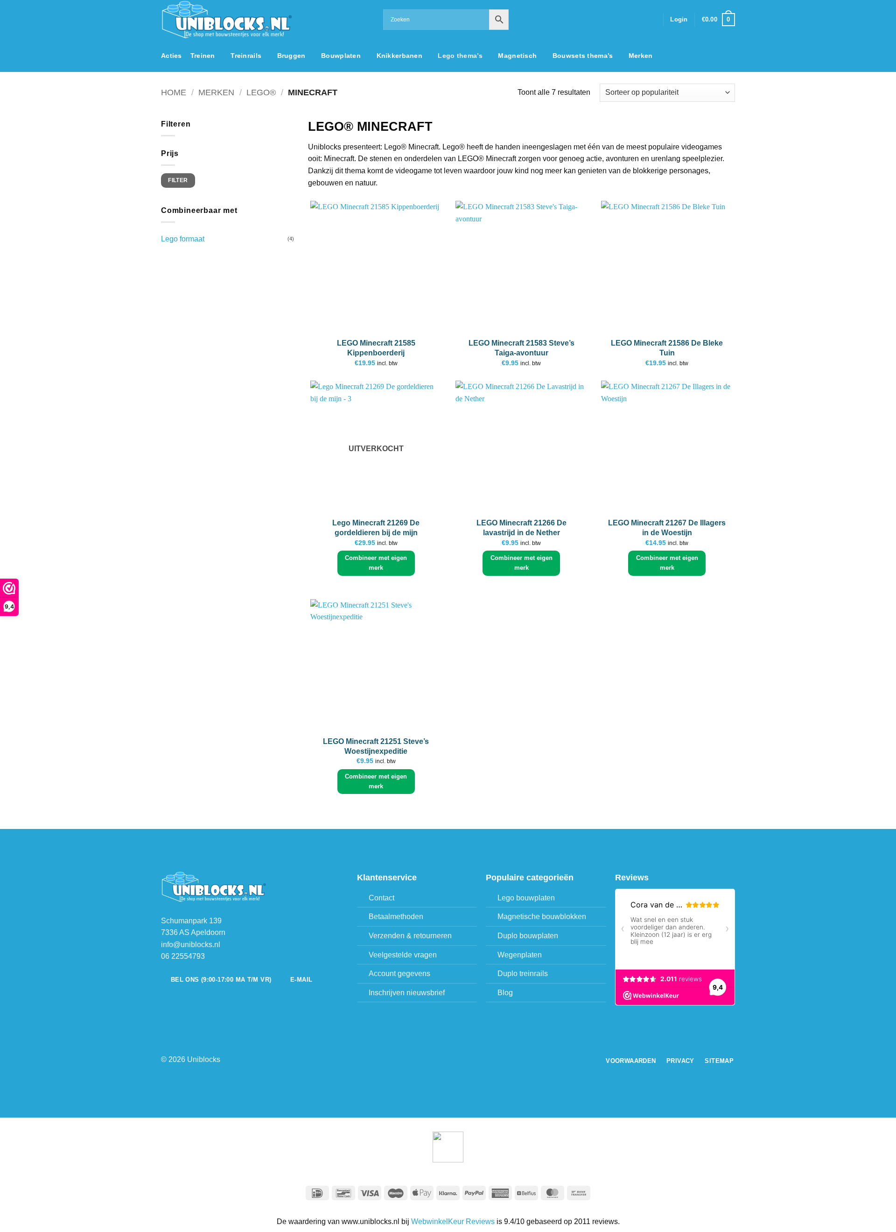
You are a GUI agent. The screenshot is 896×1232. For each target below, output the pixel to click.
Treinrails (246, 55)
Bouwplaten (341, 55)
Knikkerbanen (399, 55)
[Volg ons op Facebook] (613, 19)
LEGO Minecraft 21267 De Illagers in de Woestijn (667, 528)
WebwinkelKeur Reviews (453, 1221)
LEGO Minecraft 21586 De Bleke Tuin (667, 348)
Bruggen (291, 55)
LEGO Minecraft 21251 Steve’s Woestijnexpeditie (376, 746)
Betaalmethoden (396, 916)
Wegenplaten (519, 955)
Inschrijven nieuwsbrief (407, 993)
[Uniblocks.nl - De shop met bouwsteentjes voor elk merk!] (265, 19)
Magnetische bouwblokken (541, 916)
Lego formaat (182, 239)
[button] (678, 19)
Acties (171, 55)
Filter (178, 180)
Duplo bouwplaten (527, 936)
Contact (381, 898)
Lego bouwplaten (526, 898)
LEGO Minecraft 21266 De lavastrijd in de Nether (521, 528)
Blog (505, 993)
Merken (641, 55)
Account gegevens (399, 973)
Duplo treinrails (522, 973)
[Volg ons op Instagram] (626, 19)
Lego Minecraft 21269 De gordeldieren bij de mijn (376, 528)
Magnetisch (517, 55)
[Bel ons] (650, 19)
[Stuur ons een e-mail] (638, 19)
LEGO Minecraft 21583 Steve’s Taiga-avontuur (521, 348)
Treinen (202, 55)
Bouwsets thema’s (583, 55)
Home (173, 92)
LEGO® (261, 92)
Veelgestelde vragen (403, 955)
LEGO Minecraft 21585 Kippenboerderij (376, 348)
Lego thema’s (460, 55)
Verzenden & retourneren (410, 936)
